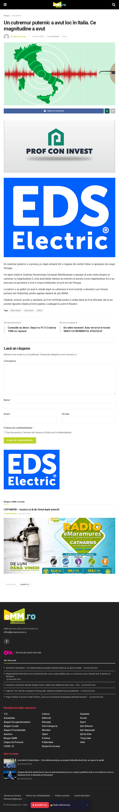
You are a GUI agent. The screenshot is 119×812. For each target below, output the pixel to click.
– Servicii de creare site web (27, 652)
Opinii (45, 734)
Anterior (11, 585)
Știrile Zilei (85, 734)
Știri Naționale (87, 730)
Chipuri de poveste (13, 742)
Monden (46, 730)
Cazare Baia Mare (82, 795)
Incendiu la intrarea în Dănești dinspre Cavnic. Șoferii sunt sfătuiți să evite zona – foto (42, 685)
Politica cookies (62, 795)
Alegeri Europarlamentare (17, 722)
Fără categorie (49, 726)
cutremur (28, 310)
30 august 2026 (91, 668)
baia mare (16, 310)
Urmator (24, 585)
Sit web (65, 414)
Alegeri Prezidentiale (15, 730)
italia (39, 310)
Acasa (6, 16)
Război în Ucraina (51, 746)
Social (83, 718)
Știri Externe (86, 726)
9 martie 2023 (38, 36)
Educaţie (46, 722)
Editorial (46, 718)
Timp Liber (85, 738)
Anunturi (8, 734)
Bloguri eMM (10, 738)
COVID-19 (9, 746)
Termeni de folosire (12, 795)
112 (5, 714)
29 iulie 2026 (25, 514)
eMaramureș (19, 36)
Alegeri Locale (11, 726)
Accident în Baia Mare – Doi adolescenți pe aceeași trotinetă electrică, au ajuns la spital (44, 668)
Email (7, 413)
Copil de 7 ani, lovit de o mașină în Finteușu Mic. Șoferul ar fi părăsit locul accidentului (42, 691)
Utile (82, 742)
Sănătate (84, 714)
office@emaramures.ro (15, 632)
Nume (8, 399)
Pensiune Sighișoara (13, 799)
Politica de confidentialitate (19, 427)
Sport (83, 722)
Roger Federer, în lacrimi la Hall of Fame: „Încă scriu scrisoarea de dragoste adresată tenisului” (46, 697)
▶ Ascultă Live (40, 805)
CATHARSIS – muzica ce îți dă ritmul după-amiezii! (31, 509)
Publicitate (47, 742)
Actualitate (16, 16)
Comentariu (10, 361)
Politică (46, 738)
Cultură (46, 714)
